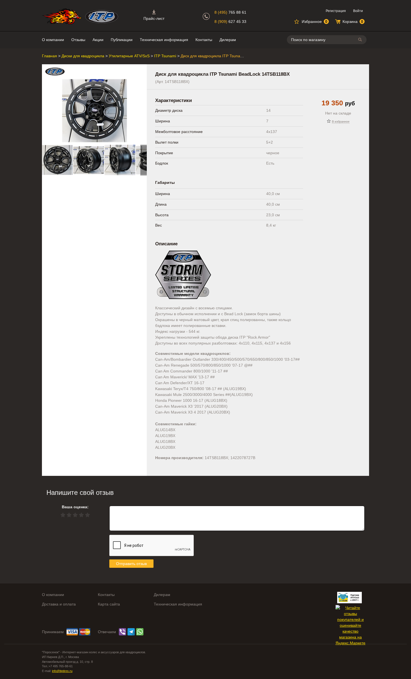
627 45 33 (230, 21)
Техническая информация (164, 39)
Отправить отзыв (131, 563)
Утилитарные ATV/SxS (129, 56)
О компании (53, 39)
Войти (358, 11)
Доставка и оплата (59, 604)
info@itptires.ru (62, 671)
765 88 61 (230, 12)
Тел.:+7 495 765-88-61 (57, 666)
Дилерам (227, 39)
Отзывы (78, 39)
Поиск (361, 39)
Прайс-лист (153, 18)
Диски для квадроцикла (83, 56)
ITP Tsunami (165, 56)
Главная (49, 56)
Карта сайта (109, 604)
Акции (98, 39)
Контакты (203, 39)
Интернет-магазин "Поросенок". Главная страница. (62, 16)
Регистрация (336, 11)
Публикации (122, 39)
